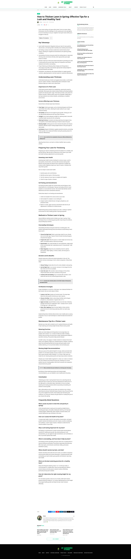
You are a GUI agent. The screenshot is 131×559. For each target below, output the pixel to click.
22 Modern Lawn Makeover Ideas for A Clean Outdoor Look (84, 58)
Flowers (55, 7)
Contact (76, 7)
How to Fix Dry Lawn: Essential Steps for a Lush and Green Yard (55, 531)
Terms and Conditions (78, 552)
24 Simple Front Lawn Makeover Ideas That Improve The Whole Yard (85, 74)
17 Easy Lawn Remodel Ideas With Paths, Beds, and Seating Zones (85, 62)
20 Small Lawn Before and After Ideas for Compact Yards (85, 54)
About (70, 7)
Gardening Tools (62, 7)
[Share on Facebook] (41, 25)
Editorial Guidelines (55, 552)
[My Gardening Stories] (65, 3)
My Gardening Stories (66, 555)
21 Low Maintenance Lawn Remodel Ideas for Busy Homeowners (85, 46)
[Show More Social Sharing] (48, 25)
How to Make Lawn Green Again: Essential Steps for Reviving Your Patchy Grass (42, 531)
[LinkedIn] (33, 37)
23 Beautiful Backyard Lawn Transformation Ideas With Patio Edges (84, 50)
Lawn (50, 7)
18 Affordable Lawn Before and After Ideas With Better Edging (85, 70)
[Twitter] (33, 35)
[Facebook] (33, 32)
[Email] (33, 42)
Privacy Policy (83, 7)
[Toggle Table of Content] (50, 38)
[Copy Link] (46, 25)
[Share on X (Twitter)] (43, 25)
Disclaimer (70, 552)
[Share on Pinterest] (44, 25)
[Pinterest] (33, 40)
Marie (41, 22)
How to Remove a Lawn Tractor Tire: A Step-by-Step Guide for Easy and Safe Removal (68, 531)
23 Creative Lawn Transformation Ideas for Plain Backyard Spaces (85, 66)
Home (46, 7)
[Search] (93, 7)
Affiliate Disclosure (88, 552)
